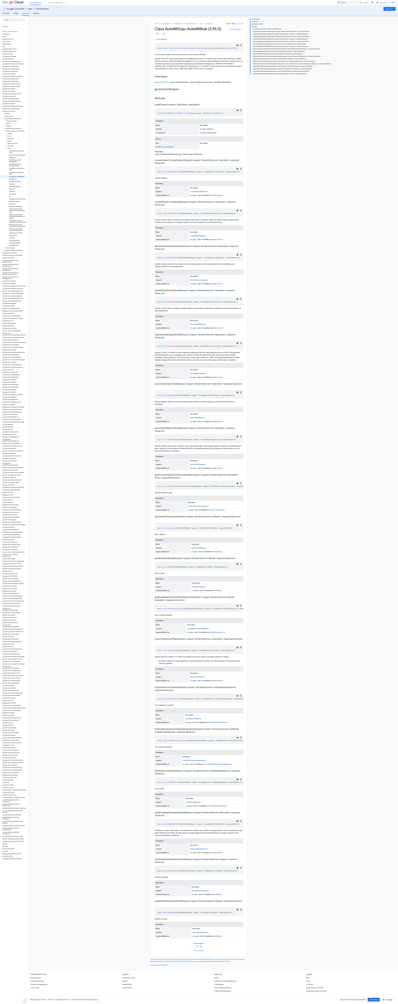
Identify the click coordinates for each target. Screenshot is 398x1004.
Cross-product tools (55, 2)
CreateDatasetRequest (198, 191)
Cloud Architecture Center (222, 988)
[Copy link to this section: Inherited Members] (181, 89)
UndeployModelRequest (199, 849)
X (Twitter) (309, 984)
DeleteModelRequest (198, 324)
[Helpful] (238, 23)
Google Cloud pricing (37, 981)
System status (127, 988)
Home (156, 23)
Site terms (51, 999)
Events (308, 981)
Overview (5, 13)
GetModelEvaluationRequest (198, 628)
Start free (389, 9)
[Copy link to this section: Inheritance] (169, 77)
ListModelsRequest (193, 802)
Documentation (165, 23)
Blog (307, 978)
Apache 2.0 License (156, 961)
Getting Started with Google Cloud (225, 981)
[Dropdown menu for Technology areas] (44, 2)
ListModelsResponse (218, 806)
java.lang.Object (160, 82)
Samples (36, 13)
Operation (218, 195)
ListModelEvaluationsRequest (194, 760)
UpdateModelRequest (200, 932)
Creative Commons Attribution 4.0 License (206, 959)
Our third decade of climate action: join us (85, 999)
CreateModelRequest (198, 236)
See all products (35, 978)
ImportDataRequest (197, 677)
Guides (15, 13)
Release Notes (127, 984)
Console (365, 2)
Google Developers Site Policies (184, 961)
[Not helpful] (241, 23)
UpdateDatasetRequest (200, 891)
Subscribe (373, 1000)
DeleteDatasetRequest (199, 280)
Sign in (393, 2)
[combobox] (347, 2)
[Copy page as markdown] (164, 34)
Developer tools (178, 23)
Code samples (219, 984)
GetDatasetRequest (198, 548)
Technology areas (35, 2)
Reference (26, 13)
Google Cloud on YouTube (314, 988)
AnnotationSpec (218, 510)
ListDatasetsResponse (218, 722)
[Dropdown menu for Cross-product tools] (65, 2)
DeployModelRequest (198, 373)
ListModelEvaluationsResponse (219, 764)
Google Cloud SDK (15, 9)
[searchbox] (13, 20)
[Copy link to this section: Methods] (168, 98)
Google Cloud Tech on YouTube (316, 991)
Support (125, 981)
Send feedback (235, 29)
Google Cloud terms (63, 999)
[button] (13, 111)
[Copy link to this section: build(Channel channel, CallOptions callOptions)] (202, 105)
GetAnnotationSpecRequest (198, 506)
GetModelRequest (199, 587)
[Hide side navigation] (25, 1000)
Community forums (128, 978)
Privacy (43, 999)
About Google (34, 999)
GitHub (216, 978)
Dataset (219, 552)
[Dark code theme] (237, 45)
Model (219, 590)
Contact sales (34, 988)
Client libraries (42, 9)
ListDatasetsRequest (193, 719)
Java (30, 9)
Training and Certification (222, 991)
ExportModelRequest (198, 464)
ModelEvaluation (218, 632)
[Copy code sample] (240, 45)
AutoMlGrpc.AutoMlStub (165, 147)
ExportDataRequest (197, 418)
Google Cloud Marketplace (38, 984)
